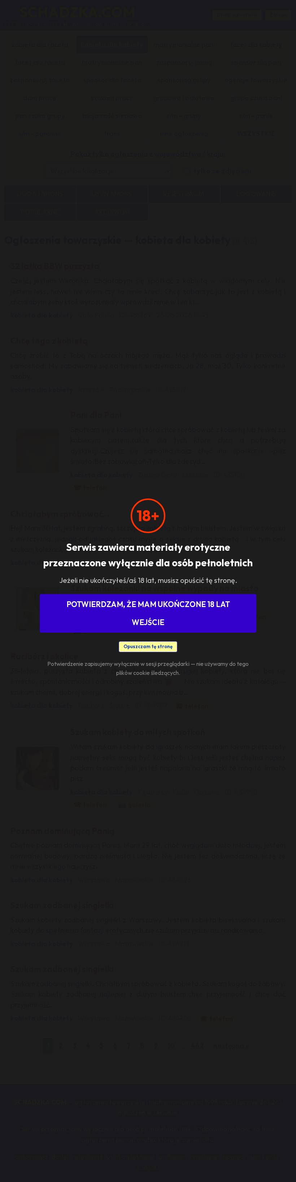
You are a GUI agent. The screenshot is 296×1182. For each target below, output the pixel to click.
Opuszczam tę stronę (148, 646)
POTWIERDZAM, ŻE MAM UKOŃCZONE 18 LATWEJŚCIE (148, 613)
